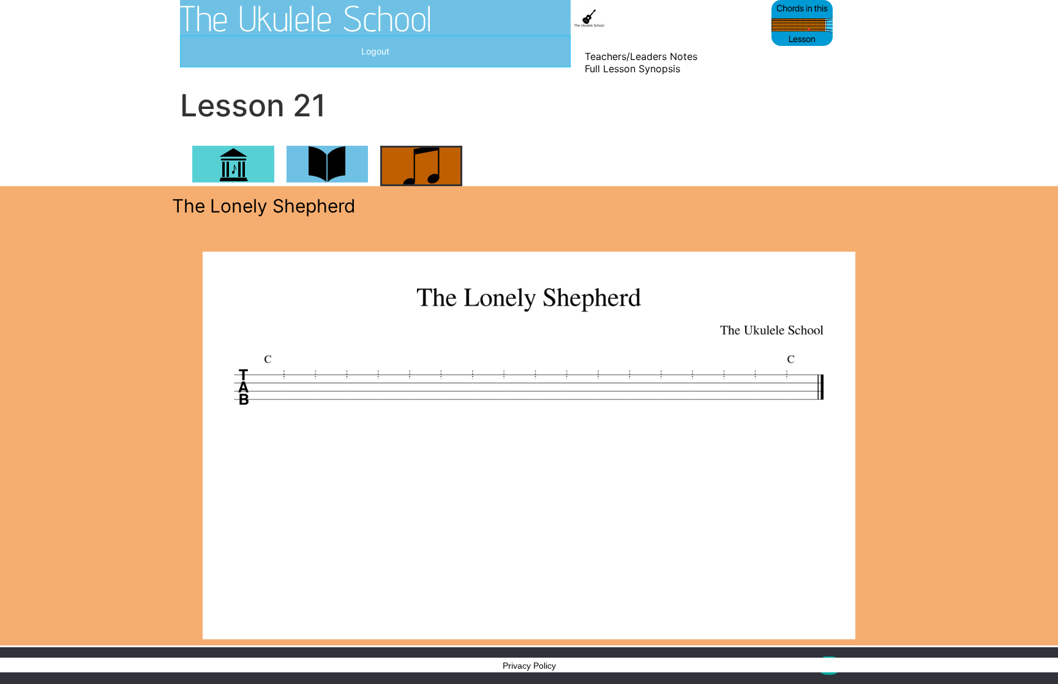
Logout (375, 51)
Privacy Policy (529, 666)
